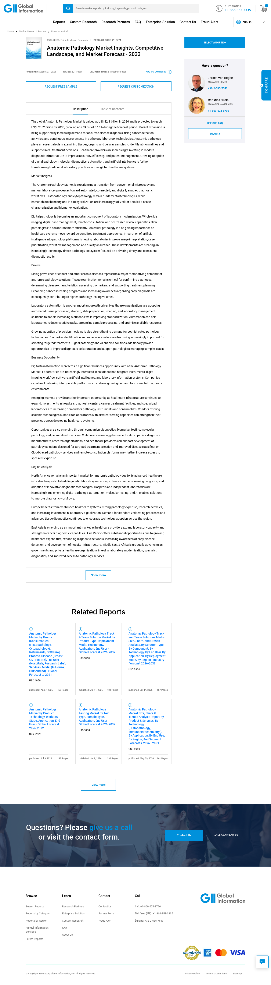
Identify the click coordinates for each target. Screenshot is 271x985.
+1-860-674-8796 (218, 110)
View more (98, 785)
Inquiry (215, 133)
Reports (59, 22)
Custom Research (83, 22)
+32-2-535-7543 (217, 88)
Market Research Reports (32, 31)
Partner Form (106, 913)
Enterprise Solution (160, 22)
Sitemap (237, 973)
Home (10, 31)
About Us (67, 934)
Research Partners (115, 22)
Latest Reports (34, 938)
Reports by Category (38, 913)
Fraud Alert (209, 22)
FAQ (138, 22)
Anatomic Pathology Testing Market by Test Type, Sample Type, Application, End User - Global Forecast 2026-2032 (97, 716)
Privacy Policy (192, 973)
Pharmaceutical (59, 31)
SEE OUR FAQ (215, 123)
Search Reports (35, 906)
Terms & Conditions (216, 973)
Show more (98, 575)
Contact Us (188, 22)
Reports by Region (36, 920)
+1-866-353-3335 (238, 10)
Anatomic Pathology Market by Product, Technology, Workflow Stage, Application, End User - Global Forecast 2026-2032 (44, 718)
